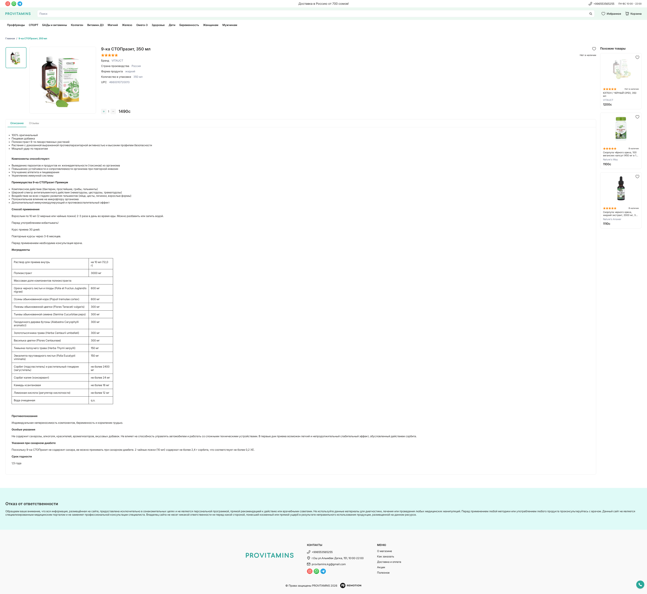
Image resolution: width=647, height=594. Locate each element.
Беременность (189, 25)
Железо (127, 25)
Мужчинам (229, 25)
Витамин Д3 (95, 25)
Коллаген (77, 25)
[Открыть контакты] (640, 585)
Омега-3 (142, 25)
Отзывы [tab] (34, 123)
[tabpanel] (301, 301)
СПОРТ (33, 25)
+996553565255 (603, 3)
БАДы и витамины (54, 25)
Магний (113, 25)
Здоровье (158, 25)
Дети (172, 25)
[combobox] (316, 13)
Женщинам (210, 25)
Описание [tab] (17, 123)
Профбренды (16, 25)
